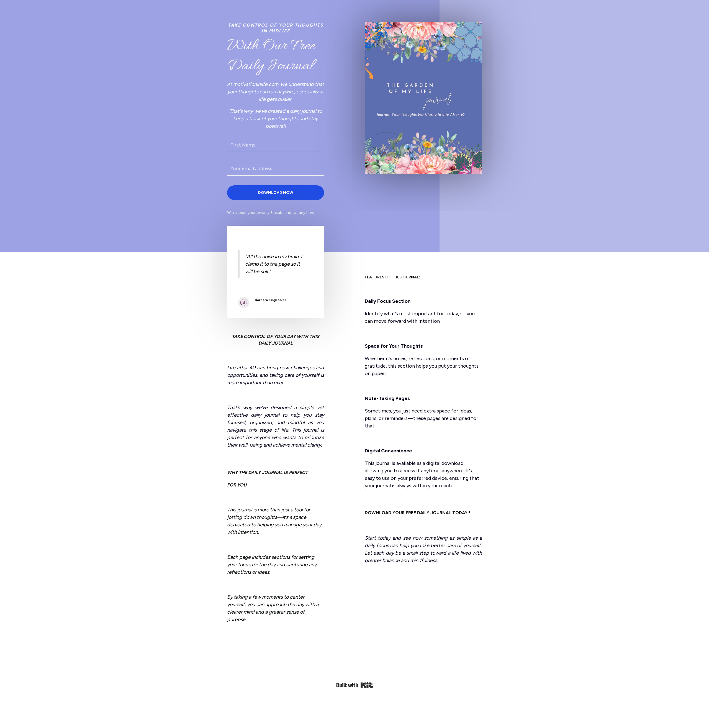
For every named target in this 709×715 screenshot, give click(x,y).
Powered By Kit (354, 685)
